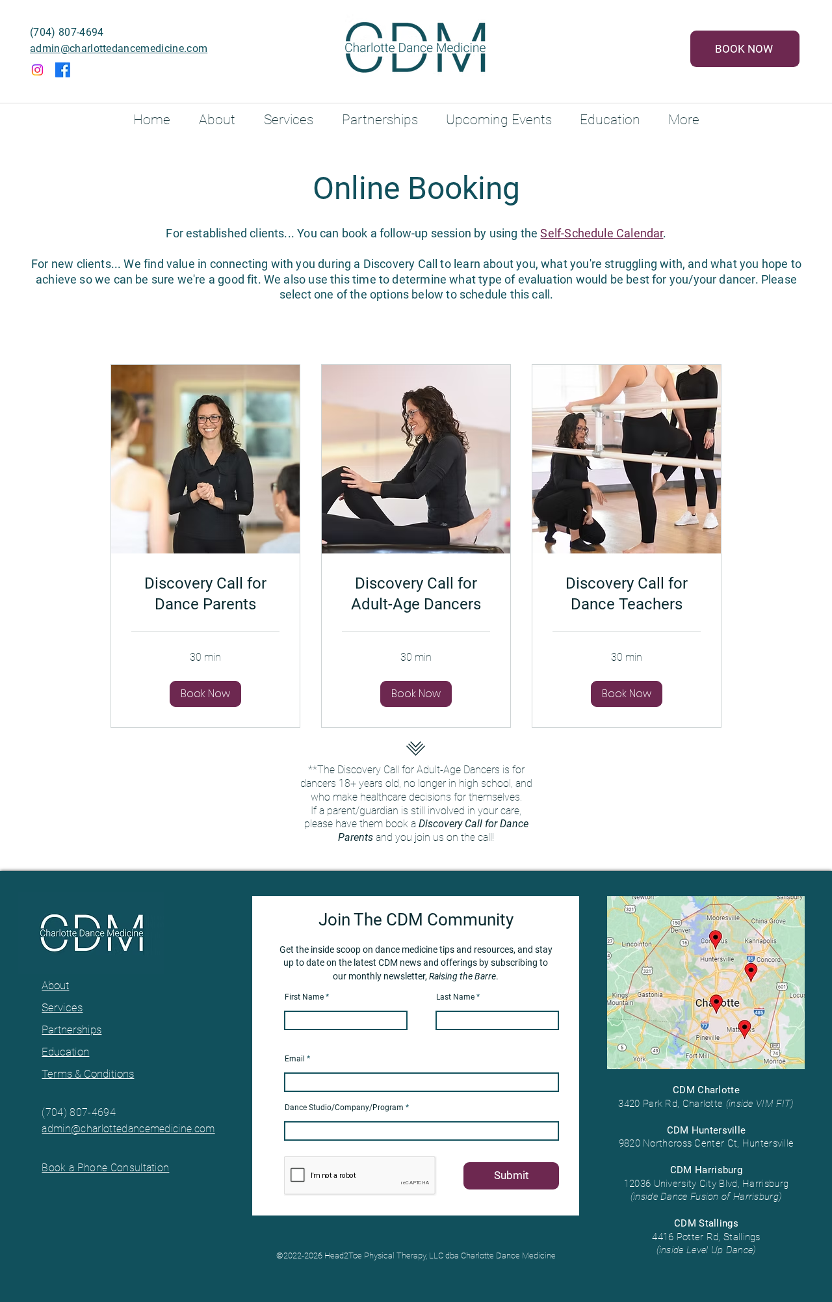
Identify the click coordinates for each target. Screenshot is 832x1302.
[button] (205, 694)
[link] (205, 594)
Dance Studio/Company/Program (344, 1107)
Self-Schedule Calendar (601, 233)
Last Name (455, 997)
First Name (304, 997)
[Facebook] (62, 69)
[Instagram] (37, 69)
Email (295, 1059)
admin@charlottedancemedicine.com (118, 48)
